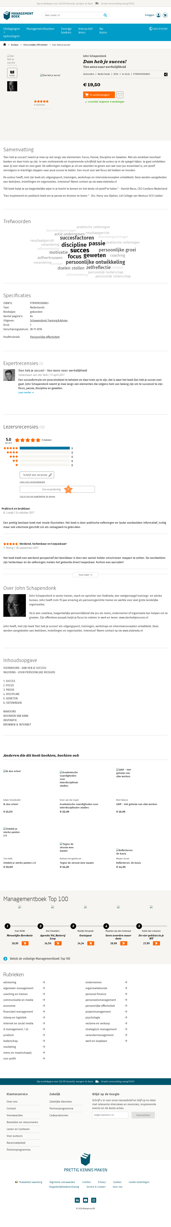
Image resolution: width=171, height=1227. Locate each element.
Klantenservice (17, 1094)
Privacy (102, 1182)
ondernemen (94, 982)
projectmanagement (98, 1011)
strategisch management (101, 1029)
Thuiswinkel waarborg (30, 1182)
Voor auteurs (15, 1136)
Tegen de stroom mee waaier (77, 862)
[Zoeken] (105, 15)
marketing (9, 1046)
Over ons (12, 1101)
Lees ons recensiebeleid (32, 482)
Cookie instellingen (139, 1182)
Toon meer (84, 575)
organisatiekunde (96, 988)
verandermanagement (100, 1035)
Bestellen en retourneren (22, 1122)
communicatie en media (18, 1000)
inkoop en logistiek (14, 1017)
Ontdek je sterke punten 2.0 (19, 862)
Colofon (86, 1182)
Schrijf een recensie (35, 474)
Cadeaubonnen (58, 1115)
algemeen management (18, 988)
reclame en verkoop (98, 1023)
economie (9, 1005)
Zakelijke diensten (60, 1101)
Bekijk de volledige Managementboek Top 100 (40, 958)
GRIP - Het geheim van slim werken (136, 804)
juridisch (8, 1035)
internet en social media (18, 1023)
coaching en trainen (15, 994)
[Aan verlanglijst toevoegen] (120, 94)
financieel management (18, 1011)
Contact (11, 1108)
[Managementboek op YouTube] (85, 1200)
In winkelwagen (99, 94)
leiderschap (10, 1041)
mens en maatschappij (17, 1052)
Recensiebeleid (16, 1142)
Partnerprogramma (19, 1149)
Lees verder (24, 392)
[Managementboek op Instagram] (93, 1200)
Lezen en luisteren (18, 1129)
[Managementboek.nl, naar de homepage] (18, 19)
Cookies (117, 1182)
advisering (9, 982)
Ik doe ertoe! (10, 804)
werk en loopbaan (96, 1041)
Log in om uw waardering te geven (37, 496)
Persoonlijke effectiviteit (35, 45)
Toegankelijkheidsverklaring (64, 1186)
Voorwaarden (15, 1115)
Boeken (14, 45)
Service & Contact (96, 1186)
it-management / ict (15, 1029)
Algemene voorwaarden (62, 1182)
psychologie (93, 1017)
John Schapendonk (94, 56)
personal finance (96, 994)
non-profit (9, 1058)
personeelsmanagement (101, 1000)
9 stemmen (39, 105)
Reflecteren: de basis (128, 862)
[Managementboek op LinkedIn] (77, 1200)
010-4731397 (160, 28)
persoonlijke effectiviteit (100, 1005)
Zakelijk (54, 1094)
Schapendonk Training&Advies (49, 320)
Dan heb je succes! (61, 45)
